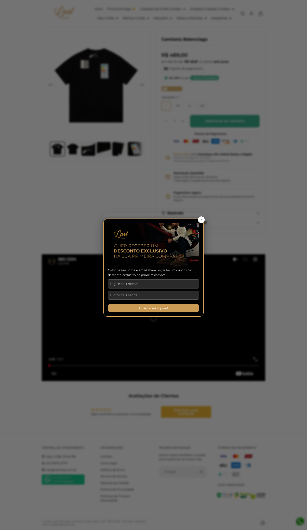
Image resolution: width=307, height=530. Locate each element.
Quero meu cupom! (153, 308)
